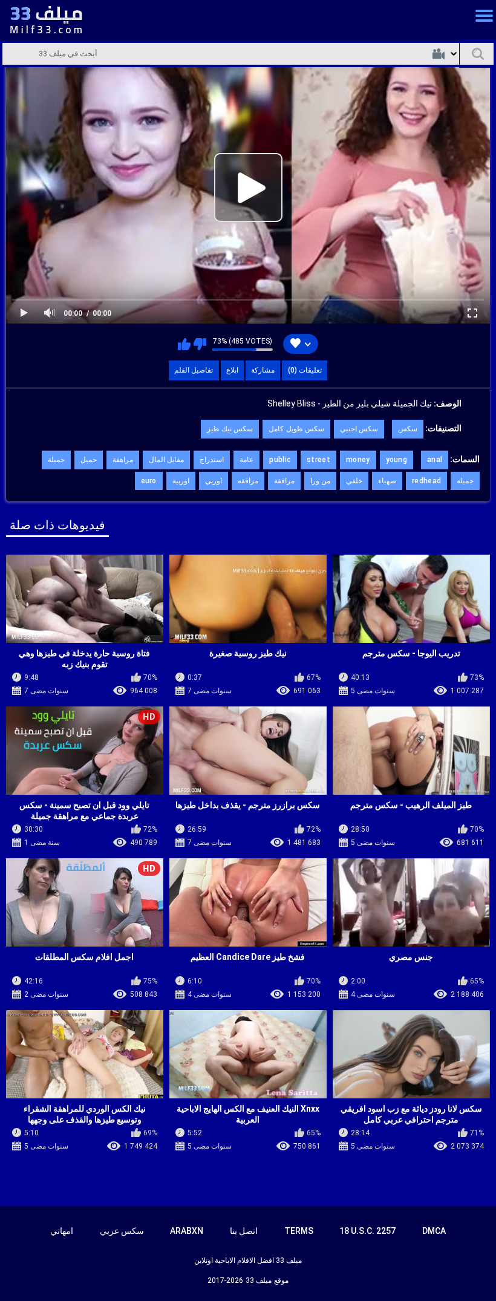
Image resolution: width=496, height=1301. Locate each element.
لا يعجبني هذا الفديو (200, 344)
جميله (465, 481)
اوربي (213, 481)
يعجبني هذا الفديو (184, 344)
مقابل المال (166, 459)
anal (434, 459)
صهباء (387, 481)
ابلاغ (232, 370)
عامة (246, 459)
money (358, 459)
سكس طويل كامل (296, 429)
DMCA (434, 1231)
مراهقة (123, 459)
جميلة (56, 459)
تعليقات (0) (305, 370)
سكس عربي (122, 1231)
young (397, 459)
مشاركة (263, 370)
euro (149, 481)
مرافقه (248, 481)
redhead (426, 481)
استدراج (212, 459)
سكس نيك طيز (230, 429)
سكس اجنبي (359, 429)
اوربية (180, 481)
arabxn (186, 1231)
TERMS (298, 1231)
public (280, 459)
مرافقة (284, 481)
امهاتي (61, 1231)
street (318, 459)
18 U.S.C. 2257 (367, 1231)
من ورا (320, 481)
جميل (88, 459)
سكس (407, 429)
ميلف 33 (259, 1280)
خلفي (354, 481)
